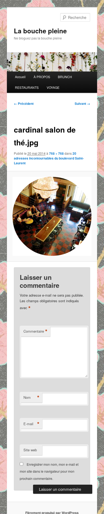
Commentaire (35, 331)
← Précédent (24, 103)
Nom (31, 397)
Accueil (20, 76)
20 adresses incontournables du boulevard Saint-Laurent (49, 158)
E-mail (31, 424)
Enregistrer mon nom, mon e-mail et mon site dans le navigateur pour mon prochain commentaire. (49, 471)
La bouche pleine (40, 30)
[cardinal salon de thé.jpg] (52, 216)
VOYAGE (53, 87)
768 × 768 (56, 153)
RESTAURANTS (27, 87)
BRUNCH (65, 76)
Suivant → (82, 103)
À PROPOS (42, 76)
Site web (30, 449)
